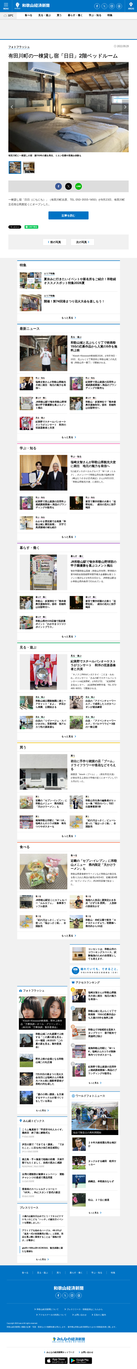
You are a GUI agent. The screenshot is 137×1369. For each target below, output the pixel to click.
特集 (109, 15)
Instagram (112, 6)
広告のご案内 (100, 1315)
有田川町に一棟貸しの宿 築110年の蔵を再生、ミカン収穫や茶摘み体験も (44, 155)
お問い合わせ (81, 1315)
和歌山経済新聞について (48, 1309)
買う (59, 15)
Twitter (104, 6)
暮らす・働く (75, 15)
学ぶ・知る (95, 15)
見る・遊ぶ (44, 15)
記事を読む (68, 215)
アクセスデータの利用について (52, 1315)
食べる (28, 15)
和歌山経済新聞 (32, 6)
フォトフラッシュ (19, 46)
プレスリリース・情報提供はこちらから (85, 1309)
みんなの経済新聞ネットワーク (68, 1339)
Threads (119, 6)
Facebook (97, 6)
